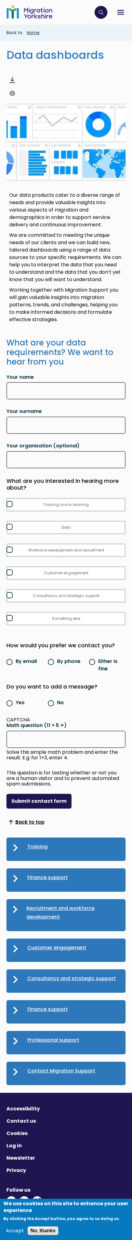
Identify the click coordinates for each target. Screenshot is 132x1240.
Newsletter (20, 1157)
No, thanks (43, 1230)
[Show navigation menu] (120, 12)
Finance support (47, 877)
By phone (68, 661)
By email (26, 661)
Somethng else (66, 618)
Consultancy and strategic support (66, 595)
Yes (20, 702)
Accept (15, 1231)
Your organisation (43, 446)
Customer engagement (66, 573)
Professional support (53, 1040)
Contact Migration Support (61, 1070)
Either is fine (108, 665)
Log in (14, 1145)
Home (33, 33)
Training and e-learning (66, 504)
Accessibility (23, 1108)
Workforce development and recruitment (66, 550)
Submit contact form (39, 801)
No (60, 702)
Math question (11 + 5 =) (36, 725)
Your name (20, 377)
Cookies (17, 1133)
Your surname (24, 411)
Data (66, 527)
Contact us (21, 1121)
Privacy (16, 1170)
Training (37, 846)
